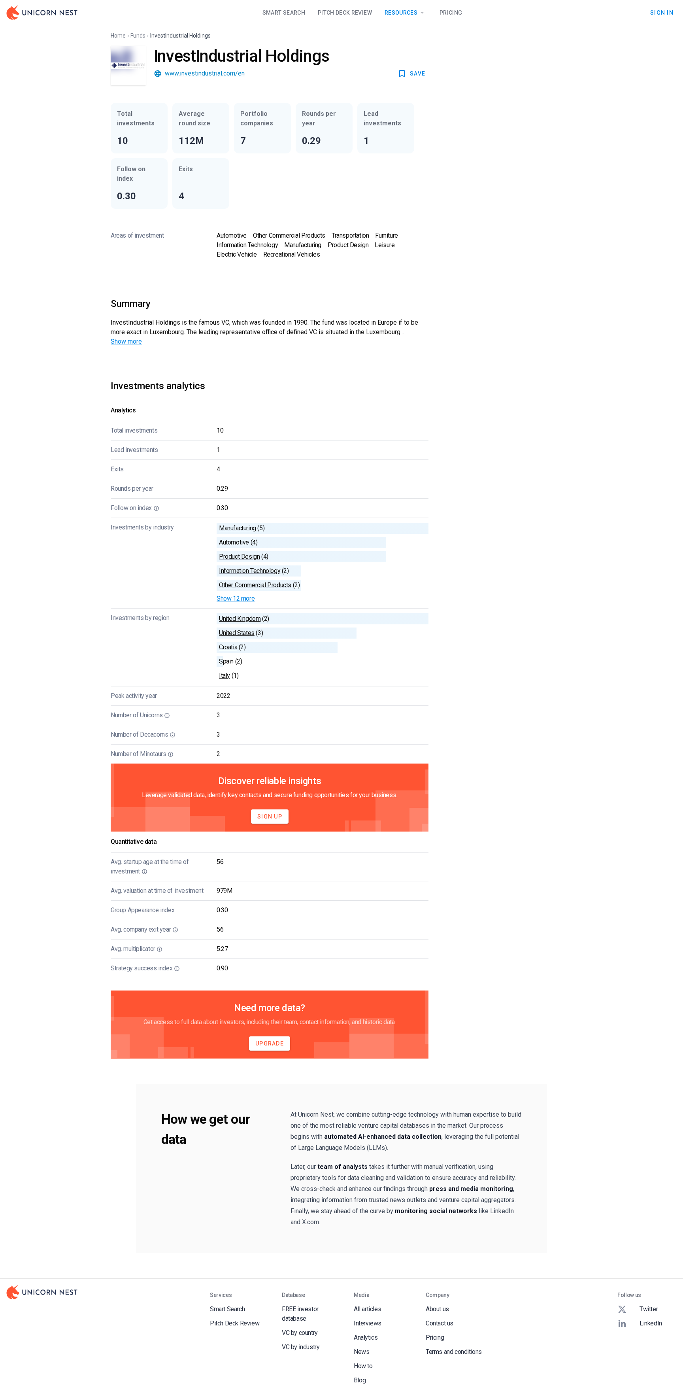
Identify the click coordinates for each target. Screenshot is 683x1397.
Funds (137, 35)
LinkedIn (651, 1323)
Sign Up (269, 816)
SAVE (417, 73)
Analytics (365, 1337)
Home (118, 35)
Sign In (662, 12)
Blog (360, 1380)
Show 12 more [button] (236, 598)
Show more (126, 341)
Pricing (451, 12)
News (361, 1351)
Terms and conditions (454, 1351)
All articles (367, 1309)
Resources (401, 12)
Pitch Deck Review (345, 12)
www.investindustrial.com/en (205, 73)
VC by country (300, 1333)
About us (437, 1309)
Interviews (367, 1323)
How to (363, 1366)
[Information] (156, 508)
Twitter (649, 1309)
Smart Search (283, 12)
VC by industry (300, 1347)
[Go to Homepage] (41, 13)
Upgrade (269, 1043)
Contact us (439, 1323)
